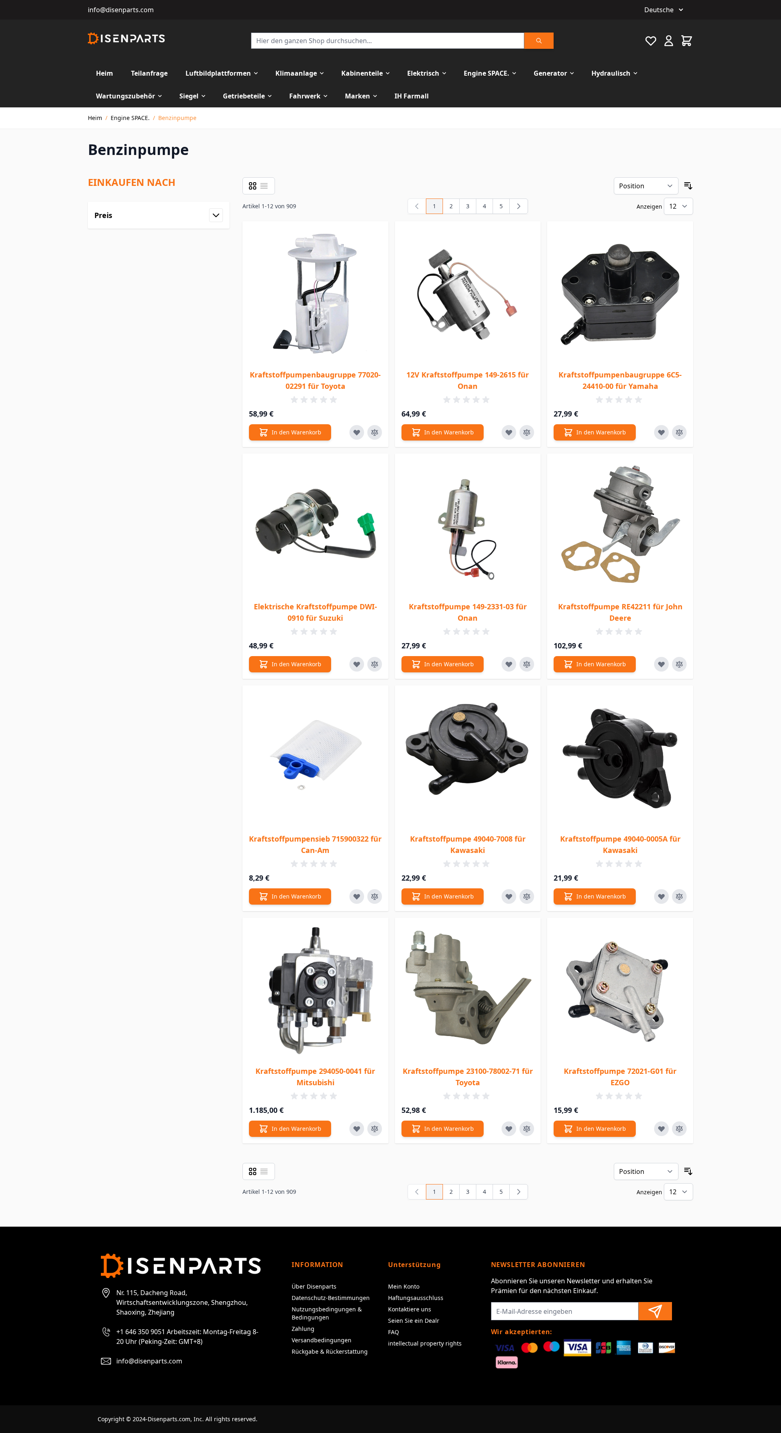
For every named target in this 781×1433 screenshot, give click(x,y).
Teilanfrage (149, 73)
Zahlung (303, 1329)
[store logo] (126, 38)
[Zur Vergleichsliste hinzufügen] (374, 432)
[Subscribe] (655, 1311)
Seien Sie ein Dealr (413, 1320)
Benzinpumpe (177, 118)
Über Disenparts (314, 1286)
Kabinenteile (362, 73)
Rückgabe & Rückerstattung (330, 1351)
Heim (104, 73)
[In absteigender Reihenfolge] (688, 186)
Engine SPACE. (486, 73)
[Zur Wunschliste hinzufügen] (356, 432)
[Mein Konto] (668, 40)
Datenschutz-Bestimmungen (331, 1298)
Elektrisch (423, 73)
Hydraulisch (610, 73)
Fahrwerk (305, 96)
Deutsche (659, 9)
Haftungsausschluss (415, 1298)
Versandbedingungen (321, 1340)
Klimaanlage (296, 73)
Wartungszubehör (125, 96)
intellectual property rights (425, 1343)
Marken (357, 96)
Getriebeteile (244, 96)
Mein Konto (403, 1286)
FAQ (393, 1332)
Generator (550, 73)
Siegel (189, 96)
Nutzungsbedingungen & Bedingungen (327, 1313)
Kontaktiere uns (409, 1309)
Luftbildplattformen (218, 73)
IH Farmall (412, 96)
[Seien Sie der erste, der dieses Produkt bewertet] (315, 400)
